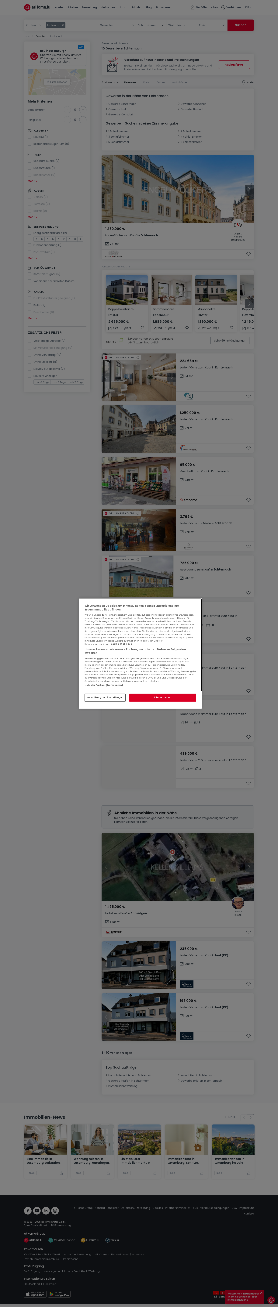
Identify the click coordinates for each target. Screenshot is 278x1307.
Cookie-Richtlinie (121, 644)
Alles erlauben (163, 697)
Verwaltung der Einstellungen (105, 697)
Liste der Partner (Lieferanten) (104, 685)
